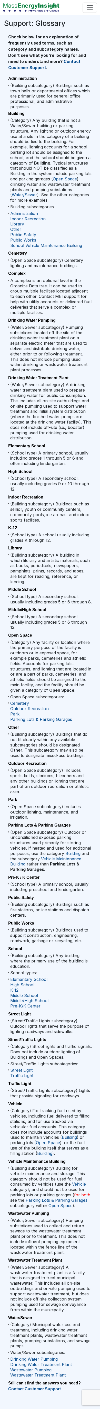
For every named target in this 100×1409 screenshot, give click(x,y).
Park (14, 714)
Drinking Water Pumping (34, 1359)
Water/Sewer (24, 194)
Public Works (23, 240)
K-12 (14, 990)
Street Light (21, 1070)
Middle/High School (29, 1000)
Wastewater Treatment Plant (38, 1375)
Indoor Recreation (28, 218)
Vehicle (79, 1184)
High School (22, 984)
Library (17, 223)
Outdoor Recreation (29, 708)
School (17, 245)
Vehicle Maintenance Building (53, 245)
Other (15, 229)
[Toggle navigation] (90, 8)
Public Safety (23, 234)
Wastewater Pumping (31, 1369)
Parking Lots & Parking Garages (41, 719)
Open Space (65, 178)
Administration (24, 213)
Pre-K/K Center (25, 1006)
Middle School (24, 995)
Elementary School (28, 979)
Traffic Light (21, 1075)
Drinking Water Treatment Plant (41, 1364)
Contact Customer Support (34, 1389)
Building (73, 853)
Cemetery (19, 703)
